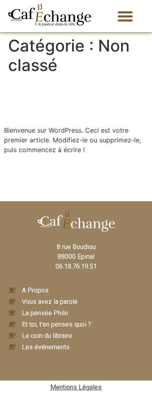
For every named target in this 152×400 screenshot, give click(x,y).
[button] (125, 16)
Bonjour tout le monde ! (57, 100)
